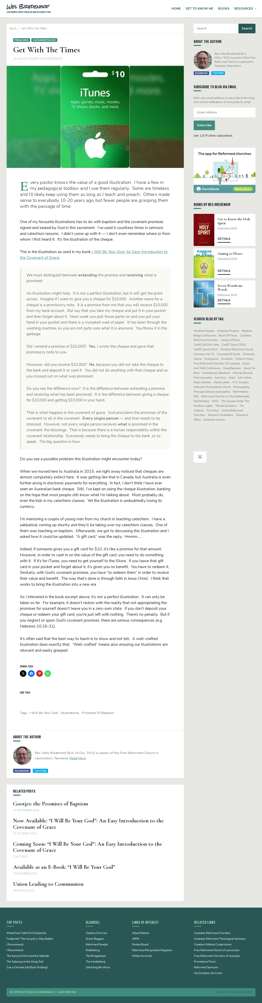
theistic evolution (225, 406)
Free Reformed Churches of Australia (217, 363)
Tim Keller (212, 410)
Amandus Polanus (228, 331)
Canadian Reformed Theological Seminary (220, 939)
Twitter (40, 771)
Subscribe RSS (67, 992)
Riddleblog (93, 950)
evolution (227, 359)
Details (224, 239)
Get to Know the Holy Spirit (234, 221)
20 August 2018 (24, 59)
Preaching (21, 40)
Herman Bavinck (243, 373)
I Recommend (15, 944)
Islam (232, 378)
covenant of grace (228, 354)
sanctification (201, 401)
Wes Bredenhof (51, 59)
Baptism (247, 331)
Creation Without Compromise (213, 944)
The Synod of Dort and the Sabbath (28, 956)
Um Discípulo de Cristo (208, 973)
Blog (13, 28)
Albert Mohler (140, 933)
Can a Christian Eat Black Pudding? (27, 967)
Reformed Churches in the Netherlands (225, 396)
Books (223, 9)
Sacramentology (44, 40)
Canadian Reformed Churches (212, 933)
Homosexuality (203, 378)
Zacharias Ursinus (214, 420)
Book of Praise (228, 335)
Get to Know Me (199, 9)
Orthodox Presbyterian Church (212, 387)
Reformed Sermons (206, 967)
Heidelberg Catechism (216, 373)
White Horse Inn (142, 956)
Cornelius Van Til (204, 354)
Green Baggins (95, 939)
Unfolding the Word (98, 967)
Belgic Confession (205, 335)
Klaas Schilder (202, 382)
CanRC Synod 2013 (206, 349)
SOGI (215, 401)
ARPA (135, 939)
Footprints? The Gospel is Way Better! (30, 939)
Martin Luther (222, 382)
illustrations (70, 712)
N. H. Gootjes (241, 382)
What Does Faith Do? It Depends (26, 933)
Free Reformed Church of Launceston (216, 950)
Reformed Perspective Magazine (152, 950)
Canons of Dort (230, 340)
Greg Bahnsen (232, 368)
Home (176, 9)
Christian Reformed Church (236, 349)
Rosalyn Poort (242, 992)
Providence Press (205, 962)
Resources (243, 9)
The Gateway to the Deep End (25, 962)
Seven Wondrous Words (230, 288)
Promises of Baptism (98, 712)
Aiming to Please (230, 253)
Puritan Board (140, 944)
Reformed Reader (97, 944)
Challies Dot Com (96, 933)
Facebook (22, 771)
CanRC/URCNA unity (206, 345)
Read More (77, 758)
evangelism (211, 359)
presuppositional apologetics (212, 392)
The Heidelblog (95, 962)
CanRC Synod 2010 (233, 345)
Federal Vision (244, 359)
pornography (241, 387)
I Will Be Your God (43, 712)
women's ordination (220, 415)
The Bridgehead (96, 956)
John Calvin (244, 378)
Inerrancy (220, 378)
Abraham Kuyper (204, 331)
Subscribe (204, 125)
